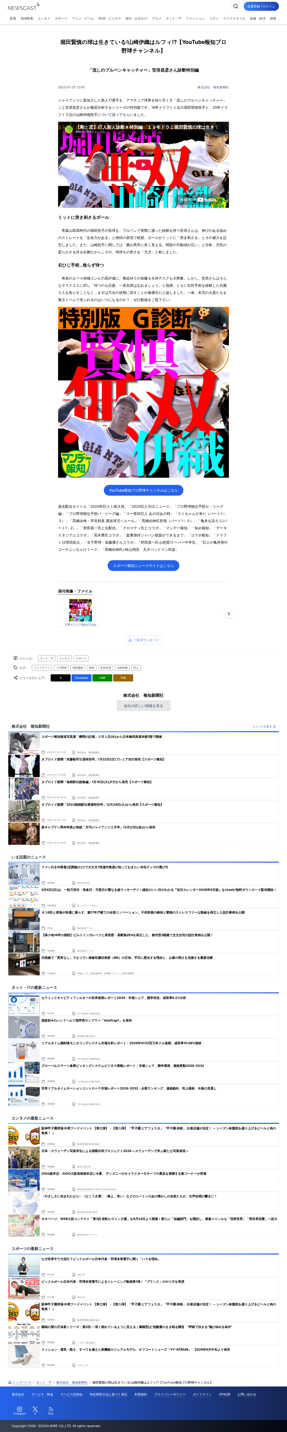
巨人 (136, 667)
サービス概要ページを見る (253, 1422)
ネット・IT (173, 18)
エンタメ (44, 18)
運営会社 (18, 1394)
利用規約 (141, 1394)
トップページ (22, 1382)
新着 (13, 18)
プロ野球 (61, 667)
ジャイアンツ (42, 667)
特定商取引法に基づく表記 (108, 1394)
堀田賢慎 (77, 667)
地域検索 (27, 18)
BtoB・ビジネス (109, 18)
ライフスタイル (234, 18)
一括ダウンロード (146, 640)
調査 (273, 18)
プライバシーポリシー (170, 1394)
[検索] (235, 6)
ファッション (195, 18)
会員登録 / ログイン (261, 6)
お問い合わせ (246, 1394)
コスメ (214, 18)
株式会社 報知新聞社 (213, 87)
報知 (91, 667)
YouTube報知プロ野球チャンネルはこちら (143, 490)
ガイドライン (202, 1394)
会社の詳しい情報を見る (143, 705)
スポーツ (61, 18)
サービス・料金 (42, 1394)
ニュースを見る (262, 726)
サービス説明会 (72, 1394)
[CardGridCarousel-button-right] (228, 613)
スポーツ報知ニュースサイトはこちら (143, 565)
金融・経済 (257, 18)
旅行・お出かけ (137, 18)
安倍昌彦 (105, 667)
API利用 (224, 1394)
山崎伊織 (122, 667)
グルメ (156, 18)
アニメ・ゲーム (83, 18)
